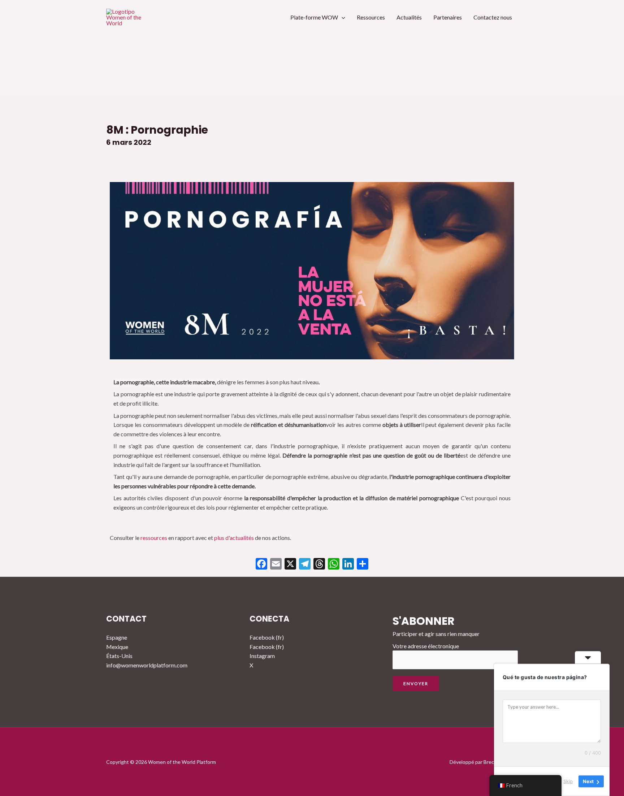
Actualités (409, 17)
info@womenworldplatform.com (146, 665)
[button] (341, 17)
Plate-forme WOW (314, 17)
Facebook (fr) (267, 637)
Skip (568, 781)
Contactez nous (492, 17)
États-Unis (119, 655)
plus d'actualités (234, 537)
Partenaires (447, 17)
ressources (153, 537)
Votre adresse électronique (426, 646)
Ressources (371, 17)
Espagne (116, 637)
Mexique (117, 646)
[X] (290, 564)
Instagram (262, 655)
